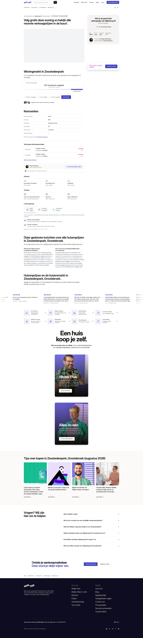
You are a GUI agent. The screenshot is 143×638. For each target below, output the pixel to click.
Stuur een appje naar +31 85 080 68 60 (55, 622)
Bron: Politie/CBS (33, 229)
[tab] (30, 209)
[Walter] (27, 2)
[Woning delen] (115, 7)
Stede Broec (27, 7)
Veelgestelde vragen (103, 598)
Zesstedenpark (42, 7)
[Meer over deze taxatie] (66, 16)
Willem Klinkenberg (107, 40)
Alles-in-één (84, 2)
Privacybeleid (100, 605)
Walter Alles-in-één (79, 592)
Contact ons (100, 602)
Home (25, 575)
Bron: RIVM (26, 229)
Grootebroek (34, 7)
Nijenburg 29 (51, 7)
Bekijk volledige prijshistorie (30, 160)
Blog (97, 592)
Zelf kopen (76, 2)
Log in (102, 2)
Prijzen (97, 2)
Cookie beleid (100, 611)
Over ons (98, 589)
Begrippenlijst (100, 595)
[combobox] (45, 2)
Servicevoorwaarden (103, 608)
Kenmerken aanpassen (42, 137)
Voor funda (76, 605)
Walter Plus (76, 589)
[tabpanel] (54, 220)
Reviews (91, 2)
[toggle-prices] (96, 27)
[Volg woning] (117, 7)
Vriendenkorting (78, 602)
